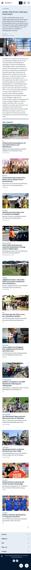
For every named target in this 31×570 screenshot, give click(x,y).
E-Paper (4, 551)
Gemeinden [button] (8, 3)
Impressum (25, 555)
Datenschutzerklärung (17, 557)
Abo (21, 3)
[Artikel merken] (21, 565)
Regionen (4, 538)
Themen (4, 534)
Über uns (4, 547)
